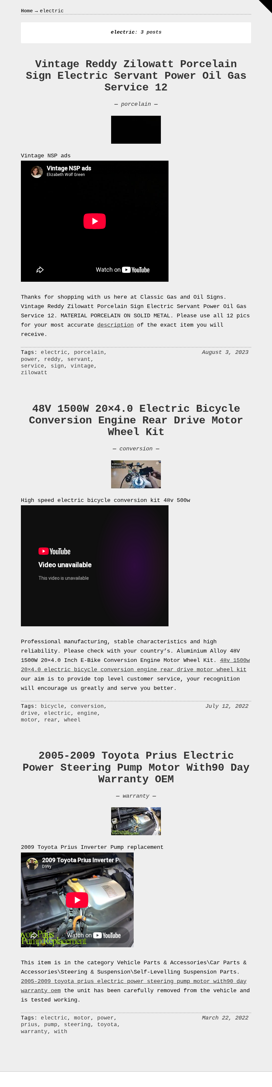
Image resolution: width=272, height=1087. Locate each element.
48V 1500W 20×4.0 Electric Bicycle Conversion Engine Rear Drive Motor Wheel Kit (136, 420)
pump (50, 1025)
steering (77, 1025)
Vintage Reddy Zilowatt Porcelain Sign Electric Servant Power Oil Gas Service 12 (136, 76)
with (60, 1032)
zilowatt (34, 373)
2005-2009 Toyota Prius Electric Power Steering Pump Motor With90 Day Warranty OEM (136, 767)
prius (29, 1025)
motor (29, 720)
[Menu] (265, 6)
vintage (82, 366)
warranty (136, 796)
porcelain (136, 104)
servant (79, 360)
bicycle (52, 706)
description (115, 325)
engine (87, 713)
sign (57, 366)
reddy (52, 360)
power (29, 360)
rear (50, 720)
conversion (136, 449)
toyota (107, 1025)
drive (29, 713)
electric (54, 353)
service (32, 366)
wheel (72, 720)
